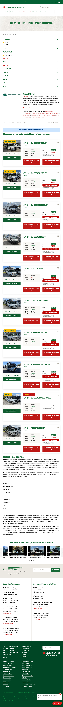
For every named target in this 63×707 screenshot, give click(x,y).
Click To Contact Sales (31, 161)
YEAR (4, 86)
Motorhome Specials (27, 11)
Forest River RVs (8, 665)
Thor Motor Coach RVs (9, 667)
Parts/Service (51, 11)
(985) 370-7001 (9, 598)
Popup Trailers (41, 113)
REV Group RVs (26, 663)
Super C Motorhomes (38, 117)
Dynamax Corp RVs (8, 676)
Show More (5, 58)
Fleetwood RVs (7, 674)
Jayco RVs (25, 669)
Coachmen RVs (7, 663)
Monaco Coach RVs (27, 676)
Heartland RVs (26, 682)
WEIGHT (5, 79)
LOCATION (6, 72)
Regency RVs (25, 674)
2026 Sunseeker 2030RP (34, 238)
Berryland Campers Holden (10, 652)
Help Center (57, 11)
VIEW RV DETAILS (11, 157)
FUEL (4, 83)
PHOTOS (7, 153)
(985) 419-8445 (9, 602)
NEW (6, 42)
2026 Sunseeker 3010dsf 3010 (37, 365)
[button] (1, 552)
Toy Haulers (33, 113)
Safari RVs (6, 684)
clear (57, 55)
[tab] (30, 39)
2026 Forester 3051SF (34, 429)
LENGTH (5, 76)
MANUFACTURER (8, 52)
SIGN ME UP (55, 570)
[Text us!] (57, 704)
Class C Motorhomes (36, 115)
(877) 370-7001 (9, 600)
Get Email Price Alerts (51, 161)
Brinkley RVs (6, 682)
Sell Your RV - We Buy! (36, 11)
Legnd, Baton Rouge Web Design (25, 692)
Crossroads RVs (26, 680)
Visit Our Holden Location (27, 2)
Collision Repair (45, 11)
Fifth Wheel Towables (48, 115)
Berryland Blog (7, 654)
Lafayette (24, 652)
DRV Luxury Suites (27, 686)
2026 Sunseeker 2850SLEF (35, 206)
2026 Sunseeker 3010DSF (35, 270)
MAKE (5, 62)
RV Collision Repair (11, 594)
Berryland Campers (8, 650)
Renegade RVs (26, 671)
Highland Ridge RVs (27, 661)
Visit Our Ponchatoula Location (11, 2)
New (25, 122)
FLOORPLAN (7, 69)
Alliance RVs (6, 686)
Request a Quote (50, 185)
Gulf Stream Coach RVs (28, 684)
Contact (31, 14)
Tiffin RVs (24, 678)
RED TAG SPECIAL (10, 141)
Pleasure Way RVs (27, 667)
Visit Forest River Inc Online (30, 108)
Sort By (52, 122)
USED (6, 44)
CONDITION (6, 39)
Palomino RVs (7, 678)
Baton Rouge (25, 650)
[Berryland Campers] (13, 7)
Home (4, 122)
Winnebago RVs (7, 669)
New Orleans (25, 648)
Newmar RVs (6, 671)
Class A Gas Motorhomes (52, 113)
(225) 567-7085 (38, 596)
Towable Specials (19, 11)
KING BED (7, 394)
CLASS (5, 48)
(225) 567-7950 (38, 598)
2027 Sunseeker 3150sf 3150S (37, 399)
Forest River (8, 55)
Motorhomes (12, 11)
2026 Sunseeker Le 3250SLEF (36, 302)
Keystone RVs (7, 680)
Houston (24, 656)
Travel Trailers (26, 115)
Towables (7, 11)
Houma (24, 654)
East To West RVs (27, 665)
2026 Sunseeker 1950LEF (35, 144)
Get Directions (10, 592)
